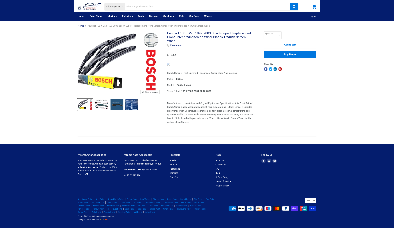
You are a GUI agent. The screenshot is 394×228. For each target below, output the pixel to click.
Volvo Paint (150, 212)
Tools (141, 16)
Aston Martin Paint (116, 199)
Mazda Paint (98, 206)
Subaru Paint (200, 209)
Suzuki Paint (83, 212)
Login (313, 16)
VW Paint (138, 212)
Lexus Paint (186, 202)
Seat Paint (142, 209)
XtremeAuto (176, 45)
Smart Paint (168, 209)
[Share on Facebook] (265, 69)
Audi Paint (100, 199)
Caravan (153, 16)
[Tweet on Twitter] (270, 69)
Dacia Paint (172, 199)
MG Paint (142, 206)
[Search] (294, 6)
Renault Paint (98, 209)
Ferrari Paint (185, 199)
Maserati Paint (84, 206)
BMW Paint (145, 199)
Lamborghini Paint (152, 202)
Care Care (174, 177)
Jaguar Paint (112, 202)
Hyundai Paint (98, 202)
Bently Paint (132, 199)
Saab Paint (129, 209)
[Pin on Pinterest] (280, 69)
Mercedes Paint (128, 206)
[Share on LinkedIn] (275, 69)
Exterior (126, 16)
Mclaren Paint (113, 206)
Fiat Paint (198, 199)
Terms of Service (223, 181)
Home (81, 16)
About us (219, 160)
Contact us (220, 164)
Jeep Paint (125, 202)
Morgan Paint (167, 206)
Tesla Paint (96, 212)
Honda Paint (83, 202)
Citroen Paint (158, 199)
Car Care (194, 16)
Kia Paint (137, 202)
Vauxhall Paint (124, 212)
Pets (181, 16)
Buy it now (290, 54)
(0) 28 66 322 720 (132, 175)
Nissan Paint (181, 206)
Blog (217, 173)
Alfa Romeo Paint (85, 199)
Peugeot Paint (196, 206)
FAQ (217, 169)
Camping (174, 173)
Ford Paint (210, 199)
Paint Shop (96, 16)
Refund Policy (222, 177)
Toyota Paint (109, 212)
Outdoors (168, 16)
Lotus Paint (199, 202)
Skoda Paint (155, 209)
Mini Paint (153, 206)
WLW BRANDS (106, 219)
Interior (111, 16)
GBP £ (309, 201)
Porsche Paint (83, 209)
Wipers (208, 16)
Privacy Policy (222, 185)
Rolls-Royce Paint (114, 209)
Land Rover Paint (171, 202)
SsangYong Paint (184, 209)
